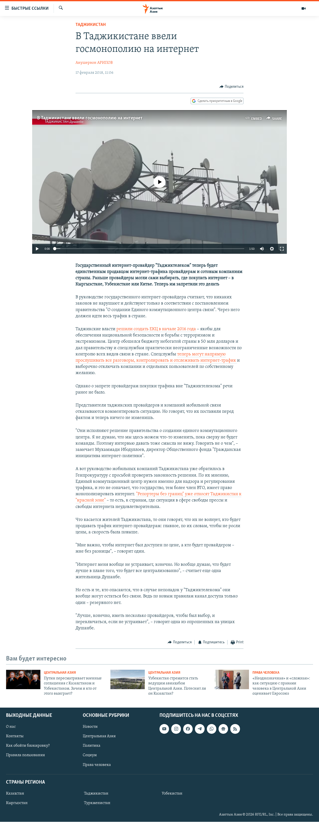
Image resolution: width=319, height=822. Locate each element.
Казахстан (15, 794)
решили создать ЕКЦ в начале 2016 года (156, 329)
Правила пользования (25, 755)
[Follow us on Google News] (223, 729)
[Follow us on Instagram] (176, 729)
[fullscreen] (282, 249)
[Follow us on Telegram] (199, 729)
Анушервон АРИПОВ (94, 63)
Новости (90, 727)
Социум (90, 755)
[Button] (231, 86)
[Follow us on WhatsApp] (211, 729)
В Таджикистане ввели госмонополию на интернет (90, 118)
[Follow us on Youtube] (164, 729)
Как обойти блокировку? (28, 746)
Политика (91, 746)
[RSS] (235, 729)
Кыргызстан (17, 803)
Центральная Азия (60, 673)
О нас (11, 727)
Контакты (14, 737)
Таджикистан (91, 25)
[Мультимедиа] (303, 8)
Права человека (265, 673)
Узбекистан (172, 794)
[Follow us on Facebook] (188, 729)
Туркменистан (97, 803)
